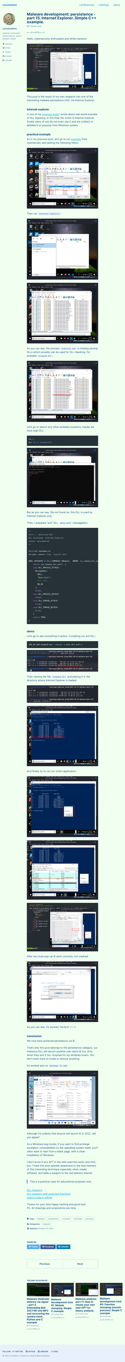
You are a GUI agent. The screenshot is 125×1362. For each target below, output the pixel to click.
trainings (104, 4)
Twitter (18, 1351)
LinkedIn (43, 1351)
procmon (76, 139)
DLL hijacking (34, 1190)
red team (66, 1219)
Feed (55, 1351)
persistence (53, 1219)
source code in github (39, 1197)
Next (80, 1263)
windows (89, 1219)
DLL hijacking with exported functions (49, 1193)
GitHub (31, 1351)
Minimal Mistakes (43, 1356)
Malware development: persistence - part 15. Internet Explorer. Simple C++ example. (61, 18)
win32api (78, 1219)
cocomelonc (9, 4)
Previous (45, 1263)
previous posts (50, 114)
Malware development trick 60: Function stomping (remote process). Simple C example (111, 1306)
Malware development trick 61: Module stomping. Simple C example (62, 1305)
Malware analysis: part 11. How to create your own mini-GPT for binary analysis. (86, 1304)
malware (41, 1219)
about (117, 4)
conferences (86, 4)
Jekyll (32, 1356)
